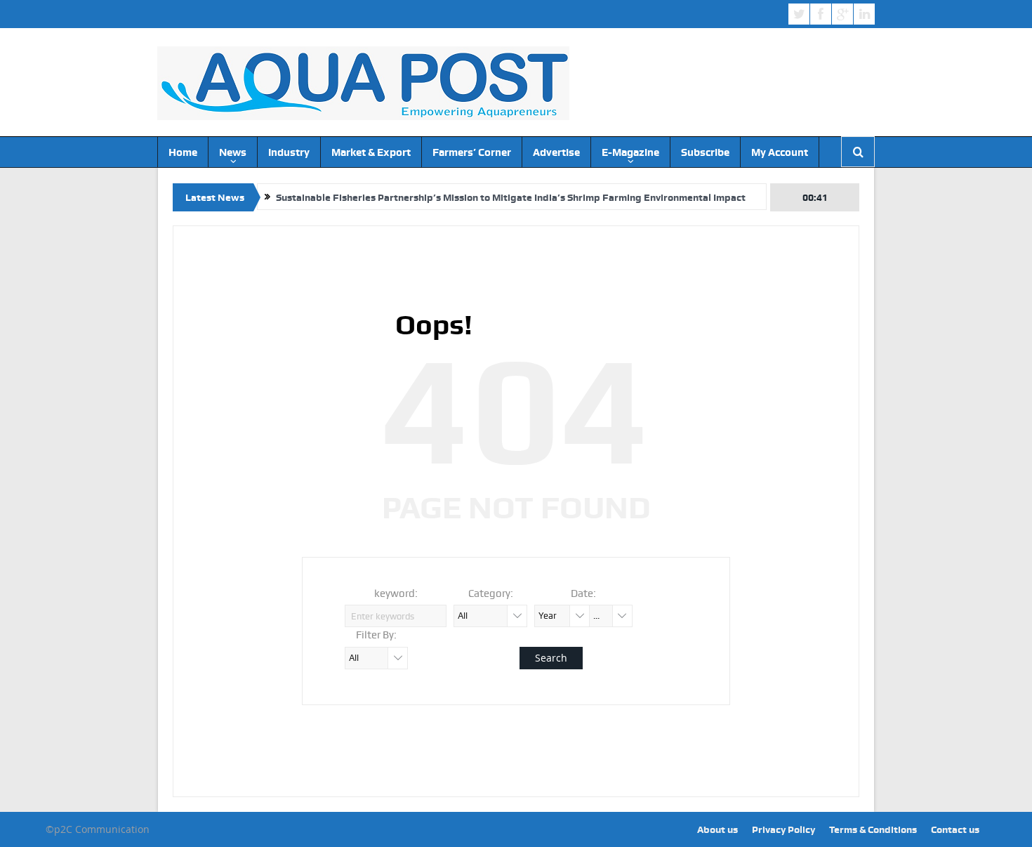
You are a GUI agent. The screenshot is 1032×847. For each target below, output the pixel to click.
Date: (583, 593)
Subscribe (705, 152)
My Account (779, 152)
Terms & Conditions (873, 829)
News (232, 152)
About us (717, 829)
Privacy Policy (783, 829)
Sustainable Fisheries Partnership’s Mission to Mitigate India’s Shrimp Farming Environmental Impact (511, 197)
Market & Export (371, 152)
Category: (490, 593)
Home (182, 152)
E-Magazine (630, 152)
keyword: (396, 593)
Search (551, 657)
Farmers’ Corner (471, 152)
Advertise (556, 152)
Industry (289, 152)
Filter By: (376, 635)
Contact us (955, 829)
